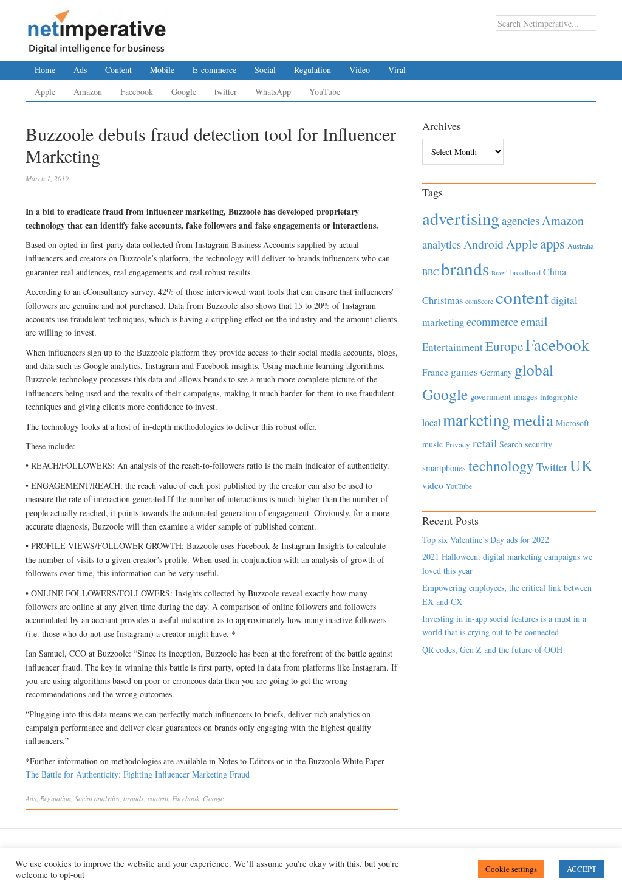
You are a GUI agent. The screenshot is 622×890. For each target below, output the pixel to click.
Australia (580, 245)
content (158, 798)
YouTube (324, 91)
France (435, 372)
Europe (504, 345)
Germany (496, 372)
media (533, 420)
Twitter (551, 467)
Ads (80, 69)
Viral (397, 69)
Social (265, 69)
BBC (430, 272)
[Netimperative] (97, 27)
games (464, 372)
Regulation (312, 69)
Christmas (442, 300)
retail (485, 443)
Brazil (499, 273)
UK (581, 465)
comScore (479, 301)
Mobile (162, 69)
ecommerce (492, 321)
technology (501, 465)
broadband (525, 272)
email (534, 321)
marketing (476, 420)
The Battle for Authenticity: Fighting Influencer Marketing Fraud (138, 774)
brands (133, 798)
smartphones (444, 468)
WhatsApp (273, 91)
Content (118, 69)
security (538, 444)
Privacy (457, 444)
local (431, 422)
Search (510, 444)
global (533, 369)
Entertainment (452, 347)
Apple (45, 91)
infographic (559, 397)
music (432, 444)
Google (183, 91)
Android (483, 244)
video (432, 485)
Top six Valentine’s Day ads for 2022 (485, 539)
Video (359, 69)
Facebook (136, 91)
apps (552, 243)
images (525, 396)
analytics (107, 798)
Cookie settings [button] (511, 868)
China (554, 271)
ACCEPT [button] (581, 868)
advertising (460, 218)
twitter (225, 91)
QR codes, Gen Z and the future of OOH (492, 649)
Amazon (87, 91)
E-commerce (214, 69)
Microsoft (572, 423)
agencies (520, 220)
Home (45, 69)
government (490, 396)
